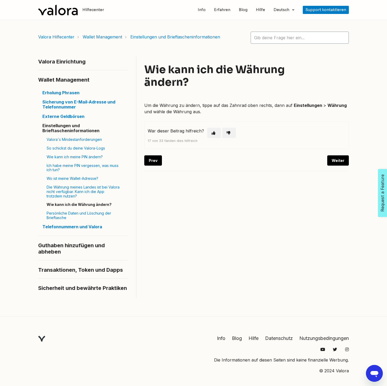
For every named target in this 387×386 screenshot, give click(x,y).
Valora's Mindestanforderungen (74, 139)
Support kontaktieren (325, 9)
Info (202, 9)
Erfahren (222, 9)
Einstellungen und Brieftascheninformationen (175, 36)
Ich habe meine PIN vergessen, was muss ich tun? (82, 167)
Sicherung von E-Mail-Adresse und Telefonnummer (78, 104)
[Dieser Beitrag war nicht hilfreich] (229, 133)
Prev (153, 160)
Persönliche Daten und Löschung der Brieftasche (79, 215)
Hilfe (260, 9)
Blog (243, 9)
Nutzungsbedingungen (324, 338)
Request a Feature (382, 193)
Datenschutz (279, 338)
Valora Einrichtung (62, 61)
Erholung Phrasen (61, 92)
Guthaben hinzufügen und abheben (71, 248)
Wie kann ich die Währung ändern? (79, 204)
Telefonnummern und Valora (72, 226)
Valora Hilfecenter (56, 36)
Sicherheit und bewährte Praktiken (82, 288)
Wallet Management (102, 36)
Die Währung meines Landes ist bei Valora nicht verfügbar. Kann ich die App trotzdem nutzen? (83, 191)
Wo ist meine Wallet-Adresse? (72, 178)
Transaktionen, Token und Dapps (80, 270)
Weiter (338, 160)
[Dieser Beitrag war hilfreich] (214, 133)
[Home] (58, 10)
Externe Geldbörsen (63, 116)
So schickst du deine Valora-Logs (76, 148)
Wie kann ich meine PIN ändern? (75, 157)
